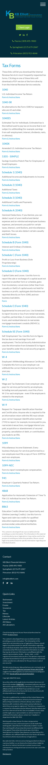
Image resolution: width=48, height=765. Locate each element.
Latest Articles (9, 619)
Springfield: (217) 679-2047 (25, 47)
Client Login (24, 27)
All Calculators (9, 625)
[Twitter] (20, 34)
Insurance (7, 608)
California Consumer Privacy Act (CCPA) (29, 669)
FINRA (18, 684)
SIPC (22, 684)
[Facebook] (27, 34)
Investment (8, 602)
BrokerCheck (13, 634)
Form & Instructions (11, 97)
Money (5, 613)
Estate (5, 605)
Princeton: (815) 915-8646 (25, 53)
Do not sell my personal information (22, 674)
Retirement (7, 599)
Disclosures (7, 754)
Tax (4, 611)
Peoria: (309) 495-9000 (25, 41)
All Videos (7, 622)
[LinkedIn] (24, 34)
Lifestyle (6, 616)
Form (4, 301)
